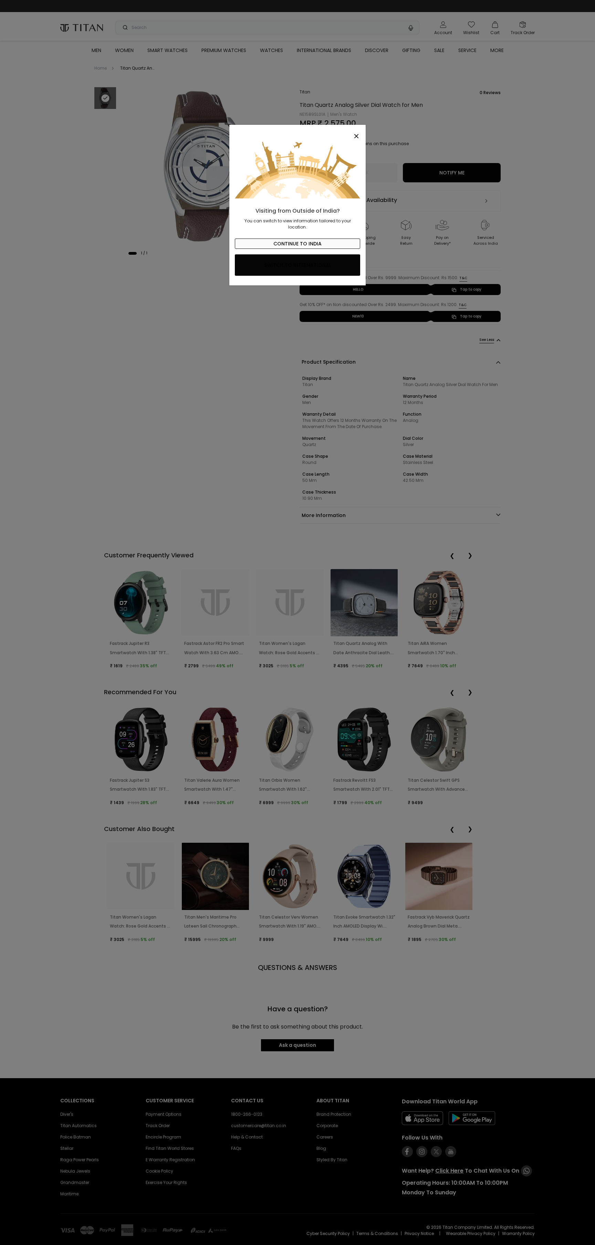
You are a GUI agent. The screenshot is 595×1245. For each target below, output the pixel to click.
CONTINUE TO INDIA (297, 243)
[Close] (297, 132)
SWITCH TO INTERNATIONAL (297, 265)
